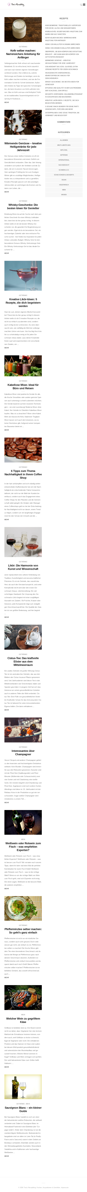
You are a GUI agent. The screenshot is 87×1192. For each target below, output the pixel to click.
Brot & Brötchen (63, 145)
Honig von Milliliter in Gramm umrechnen (62, 44)
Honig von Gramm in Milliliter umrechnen (62, 48)
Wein (23, 839)
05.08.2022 (35, 832)
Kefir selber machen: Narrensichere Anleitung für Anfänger (23, 54)
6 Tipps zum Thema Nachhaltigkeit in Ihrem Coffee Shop (23, 474)
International (64, 160)
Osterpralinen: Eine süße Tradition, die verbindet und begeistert (62, 114)
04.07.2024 (35, 288)
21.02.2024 (35, 460)
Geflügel (64, 150)
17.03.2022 (35, 1007)
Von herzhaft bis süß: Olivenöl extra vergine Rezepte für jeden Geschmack (61, 68)
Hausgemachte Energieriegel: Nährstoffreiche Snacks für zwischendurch (58, 75)
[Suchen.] (81, 4)
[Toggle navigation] (83, 4)
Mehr (6, 102)
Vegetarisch (64, 185)
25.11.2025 (35, 39)
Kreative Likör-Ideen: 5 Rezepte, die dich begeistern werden (23, 303)
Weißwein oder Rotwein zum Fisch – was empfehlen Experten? (23, 847)
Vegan (64, 180)
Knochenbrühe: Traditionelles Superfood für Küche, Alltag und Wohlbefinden (63, 27)
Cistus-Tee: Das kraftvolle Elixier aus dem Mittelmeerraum (23, 661)
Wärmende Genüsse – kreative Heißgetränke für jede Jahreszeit (23, 147)
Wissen (64, 194)
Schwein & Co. (64, 170)
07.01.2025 (35, 132)
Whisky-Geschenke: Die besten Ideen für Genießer (62, 83)
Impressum (65, 1187)
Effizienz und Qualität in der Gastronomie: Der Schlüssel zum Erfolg (63, 89)
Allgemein (64, 140)
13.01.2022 (35, 1096)
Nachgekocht (64, 165)
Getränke (23, 47)
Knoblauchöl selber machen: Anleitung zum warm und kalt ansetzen (63, 33)
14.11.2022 (35, 740)
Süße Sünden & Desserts (64, 175)
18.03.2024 (35, 374)
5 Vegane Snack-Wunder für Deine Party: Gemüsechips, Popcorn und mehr (62, 108)
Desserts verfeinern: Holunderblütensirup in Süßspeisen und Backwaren (63, 95)
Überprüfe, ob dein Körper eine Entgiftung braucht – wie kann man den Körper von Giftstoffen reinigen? (63, 54)
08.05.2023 (35, 647)
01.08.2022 (35, 918)
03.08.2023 (35, 554)
